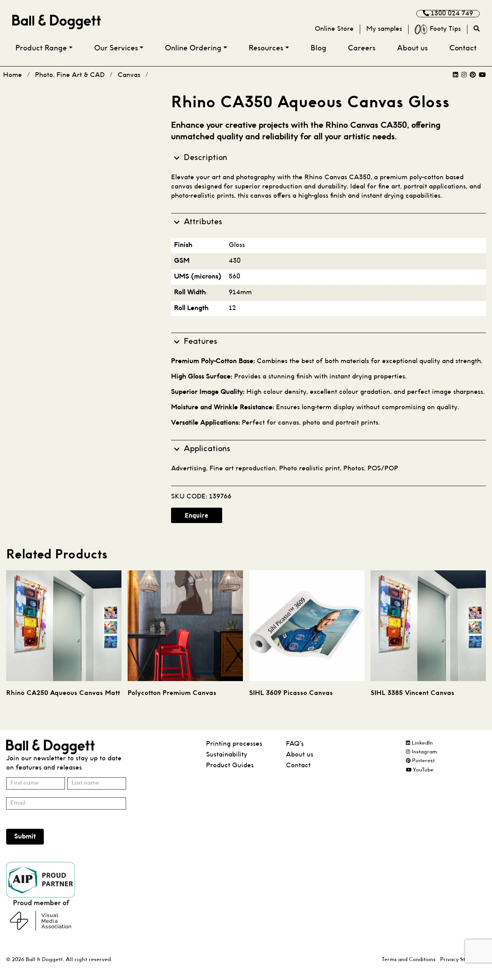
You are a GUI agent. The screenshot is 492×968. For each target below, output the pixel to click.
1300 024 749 (451, 13)
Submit (25, 836)
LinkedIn (421, 743)
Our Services (116, 48)
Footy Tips (445, 29)
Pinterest (423, 760)
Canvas (129, 75)
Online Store (334, 29)
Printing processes (234, 744)
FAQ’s (295, 744)
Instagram (423, 752)
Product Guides (230, 765)
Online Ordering (193, 48)
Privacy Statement (463, 959)
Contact (463, 48)
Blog (318, 48)
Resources (266, 48)
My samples (384, 29)
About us (412, 48)
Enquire (196, 515)
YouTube (422, 770)
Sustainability (226, 754)
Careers (362, 48)
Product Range (41, 48)
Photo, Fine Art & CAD (70, 75)
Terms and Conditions (408, 959)
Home (12, 75)
